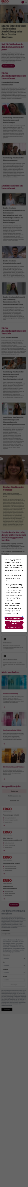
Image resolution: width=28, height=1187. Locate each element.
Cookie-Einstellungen (14, 627)
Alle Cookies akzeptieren (14, 618)
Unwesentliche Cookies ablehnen (14, 622)
